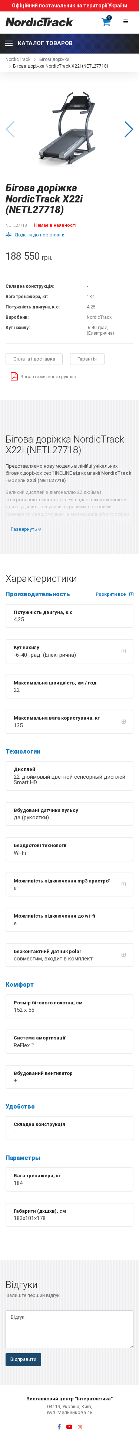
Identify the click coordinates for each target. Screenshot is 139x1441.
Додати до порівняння (40, 234)
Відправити (23, 1359)
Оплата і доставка (34, 359)
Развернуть (24, 529)
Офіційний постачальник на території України (69, 5)
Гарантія (87, 359)
